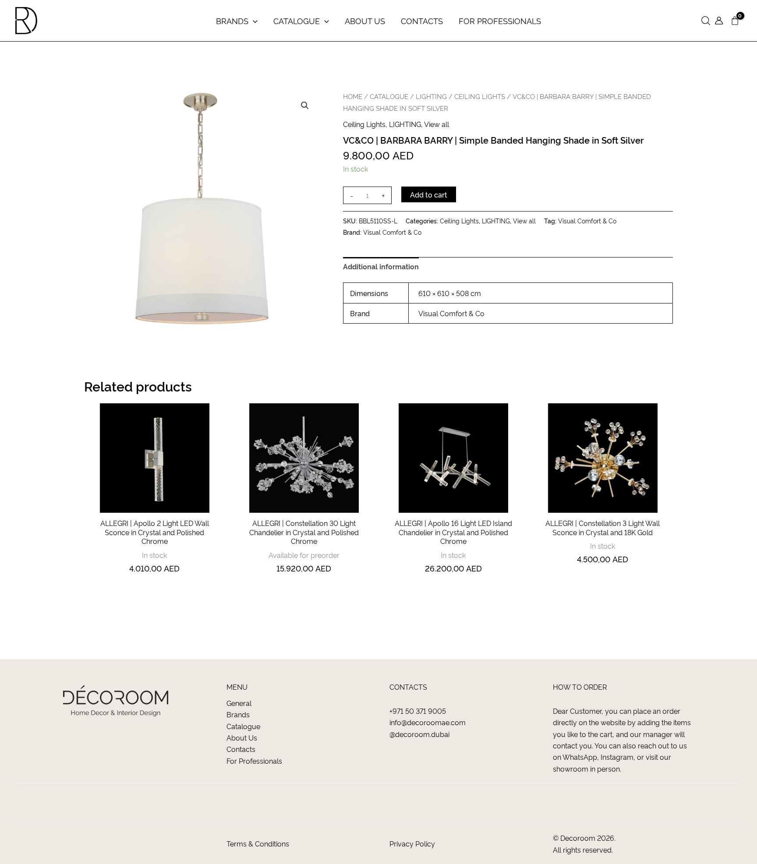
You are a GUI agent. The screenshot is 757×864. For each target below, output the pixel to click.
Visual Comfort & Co (587, 220)
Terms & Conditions (257, 843)
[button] (705, 20)
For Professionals (254, 760)
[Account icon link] (719, 20)
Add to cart (428, 194)
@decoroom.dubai (419, 734)
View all (436, 124)
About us (241, 737)
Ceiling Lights (479, 96)
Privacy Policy (412, 843)
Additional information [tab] (381, 266)
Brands (238, 714)
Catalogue (243, 726)
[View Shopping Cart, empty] (735, 21)
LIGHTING (431, 96)
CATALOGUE (389, 96)
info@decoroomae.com (427, 722)
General (238, 703)
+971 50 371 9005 (417, 711)
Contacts (240, 749)
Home (352, 96)
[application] (253, 20)
